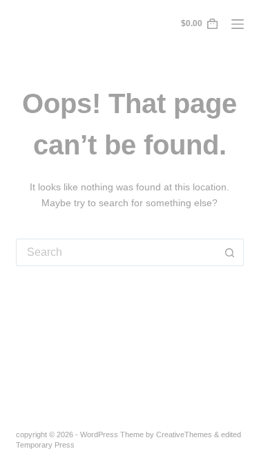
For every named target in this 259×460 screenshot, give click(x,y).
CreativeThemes (184, 434)
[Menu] (237, 24)
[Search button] (230, 252)
